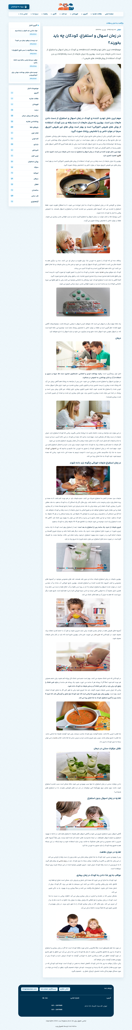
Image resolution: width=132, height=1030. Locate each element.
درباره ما (35, 14)
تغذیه (102, 272)
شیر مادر (97, 634)
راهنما (45, 14)
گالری (54, 14)
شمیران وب (59, 1026)
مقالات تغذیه (97, 14)
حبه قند (64, 14)
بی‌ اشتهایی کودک (52, 448)
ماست (55, 738)
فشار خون (25, 133)
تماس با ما (24, 14)
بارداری (24, 144)
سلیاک (24, 167)
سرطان (24, 179)
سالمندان (25, 190)
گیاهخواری (25, 201)
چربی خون (24, 156)
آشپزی (85, 14)
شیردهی (24, 150)
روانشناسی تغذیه (24, 121)
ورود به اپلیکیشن (17, 6)
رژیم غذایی (63, 861)
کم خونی (24, 138)
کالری (119, 155)
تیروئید (25, 173)
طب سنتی (24, 196)
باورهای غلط (24, 127)
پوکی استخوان (24, 161)
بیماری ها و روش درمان (24, 116)
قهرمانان (75, 14)
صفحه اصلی (109, 14)
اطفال (24, 184)
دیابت (24, 110)
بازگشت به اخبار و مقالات (115, 23)
